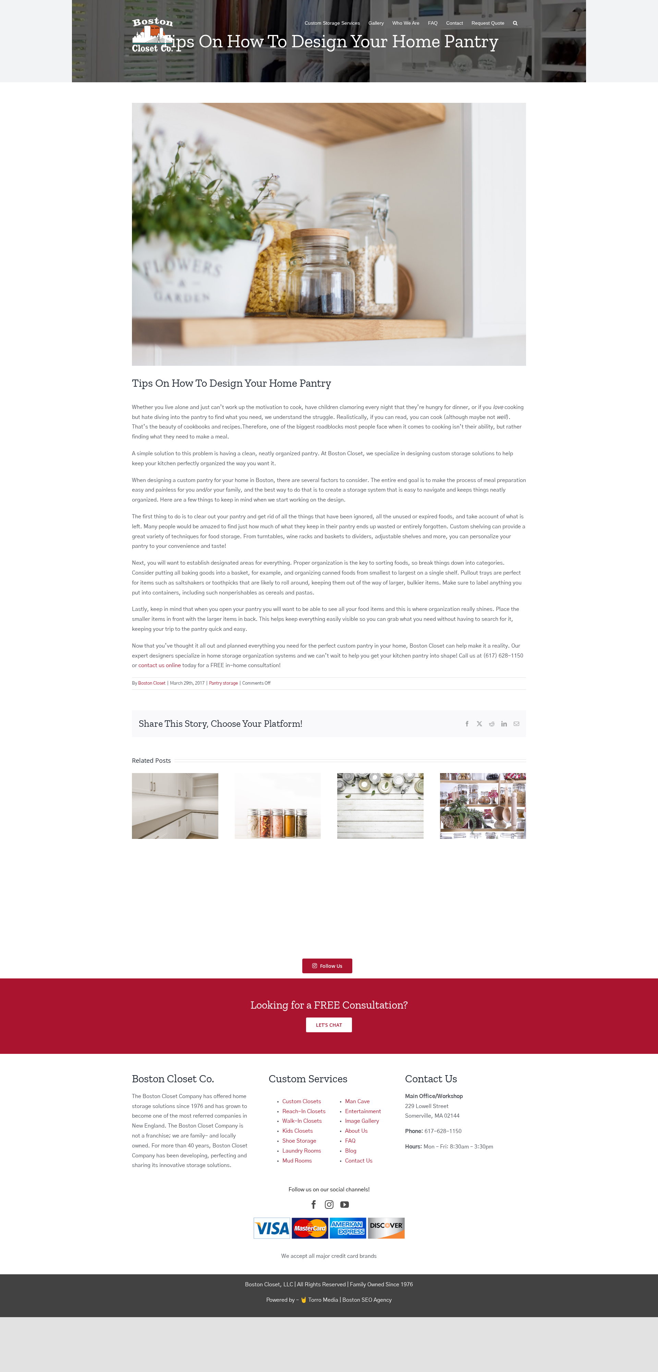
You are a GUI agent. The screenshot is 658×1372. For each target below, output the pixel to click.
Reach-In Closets (304, 1111)
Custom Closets (301, 1101)
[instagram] (329, 1204)
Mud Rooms (297, 1161)
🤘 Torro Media (319, 1300)
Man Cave (357, 1101)
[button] (515, 23)
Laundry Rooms (301, 1151)
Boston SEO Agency (367, 1300)
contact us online (159, 665)
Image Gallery (362, 1121)
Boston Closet (152, 683)
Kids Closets (297, 1131)
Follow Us (331, 966)
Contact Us (359, 1161)
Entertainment (363, 1111)
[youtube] (344, 1204)
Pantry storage (223, 683)
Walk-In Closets (302, 1121)
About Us (356, 1131)
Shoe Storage (299, 1141)
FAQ (350, 1141)
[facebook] (313, 1204)
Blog (350, 1151)
